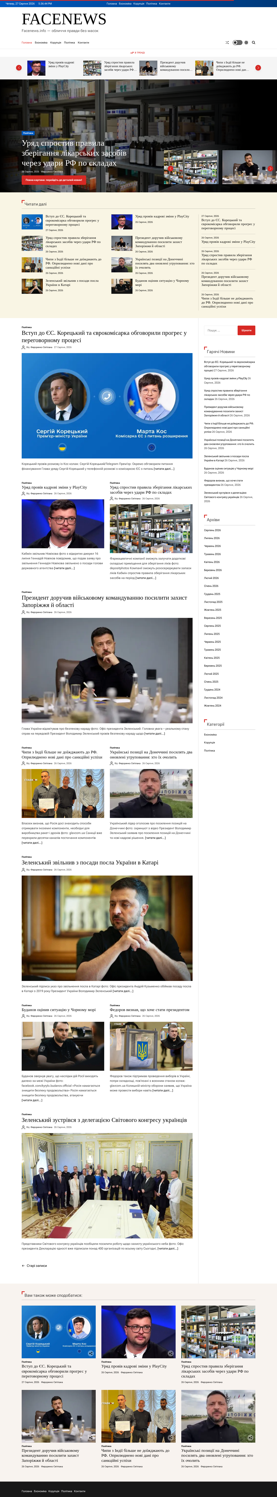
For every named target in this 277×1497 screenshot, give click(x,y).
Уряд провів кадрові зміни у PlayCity (162, 216)
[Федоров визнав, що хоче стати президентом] (151, 1046)
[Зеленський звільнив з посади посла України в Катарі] (107, 928)
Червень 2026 (212, 545)
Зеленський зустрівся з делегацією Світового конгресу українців (104, 1119)
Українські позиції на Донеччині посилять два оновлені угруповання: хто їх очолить (231, 68)
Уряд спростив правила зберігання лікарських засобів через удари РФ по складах (63, 68)
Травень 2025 (212, 649)
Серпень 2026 (212, 530)
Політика (151, 3)
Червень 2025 (212, 641)
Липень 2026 (212, 538)
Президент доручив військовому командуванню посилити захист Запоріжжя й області (120, 70)
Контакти (164, 3)
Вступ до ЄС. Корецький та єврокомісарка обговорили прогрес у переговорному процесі (81, 153)
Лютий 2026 (211, 577)
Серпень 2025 (212, 625)
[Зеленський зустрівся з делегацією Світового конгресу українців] (107, 1185)
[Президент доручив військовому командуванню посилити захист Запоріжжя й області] (107, 670)
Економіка (125, 3)
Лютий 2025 (211, 673)
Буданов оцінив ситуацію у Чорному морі (59, 1009)
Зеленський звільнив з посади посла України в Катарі (90, 862)
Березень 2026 (213, 570)
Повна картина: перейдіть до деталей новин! (54, 179)
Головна (112, 3)
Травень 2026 (212, 554)
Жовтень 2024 (212, 705)
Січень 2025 (211, 681)
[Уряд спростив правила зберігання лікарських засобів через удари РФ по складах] (151, 528)
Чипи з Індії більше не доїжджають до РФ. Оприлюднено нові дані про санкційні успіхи (175, 68)
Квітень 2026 (212, 561)
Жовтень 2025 (212, 609)
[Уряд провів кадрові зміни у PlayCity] (63, 523)
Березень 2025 (213, 665)
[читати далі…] (164, 469)
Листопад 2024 (213, 697)
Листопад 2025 (213, 601)
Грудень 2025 (212, 593)
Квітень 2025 (212, 657)
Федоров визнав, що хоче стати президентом (149, 1009)
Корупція (138, 3)
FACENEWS (64, 19)
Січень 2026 (211, 585)
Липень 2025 (212, 633)
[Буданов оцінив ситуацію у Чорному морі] (63, 1046)
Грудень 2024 (212, 689)
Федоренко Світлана (52, 171)
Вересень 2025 (213, 617)
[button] (19, 68)
